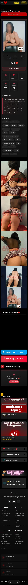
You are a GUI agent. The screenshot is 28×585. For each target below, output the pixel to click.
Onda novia (6, 129)
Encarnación (17, 536)
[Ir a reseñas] (17, 582)
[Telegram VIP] (14, 501)
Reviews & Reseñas (5, 536)
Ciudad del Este (18, 538)
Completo (6, 121)
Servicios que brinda (12, 454)
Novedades (4, 518)
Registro (18, 510)
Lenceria (14, 125)
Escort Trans (5, 515)
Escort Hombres (6, 513)
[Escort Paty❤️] (14, 178)
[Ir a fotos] (10, 582)
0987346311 (8, 558)
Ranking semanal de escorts (20, 526)
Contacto (18, 518)
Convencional (15, 121)
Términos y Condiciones (6, 534)
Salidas (18, 139)
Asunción (17, 534)
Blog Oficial (3, 538)
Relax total (13, 153)
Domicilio (13, 146)
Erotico (16, 150)
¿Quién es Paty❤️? (12, 449)
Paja (18, 143)
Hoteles (5, 146)
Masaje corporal (7, 150)
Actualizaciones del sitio (6, 546)
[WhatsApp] (18, 501)
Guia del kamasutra (6, 525)
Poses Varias (15, 129)
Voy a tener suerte (20, 515)
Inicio (3, 10)
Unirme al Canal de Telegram (15, 352)
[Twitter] (9, 501)
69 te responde (4, 541)
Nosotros (18, 520)
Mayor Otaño (18, 543)
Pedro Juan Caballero (19, 541)
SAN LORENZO (14, 68)
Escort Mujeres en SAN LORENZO (8, 11)
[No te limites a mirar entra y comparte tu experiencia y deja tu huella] (14, 473)
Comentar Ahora (14, 381)
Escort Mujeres (9, 10)
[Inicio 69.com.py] (5, 2)
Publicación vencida (14, 14)
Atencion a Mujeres (8, 139)
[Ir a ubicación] (14, 582)
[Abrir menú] (2, 2)
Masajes (21, 125)
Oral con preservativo (9, 143)
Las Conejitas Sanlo (14, 89)
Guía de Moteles (20, 513)
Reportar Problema (12, 460)
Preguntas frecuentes (5, 543)
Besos (5, 132)
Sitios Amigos (4, 548)
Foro (3, 522)
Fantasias (6, 125)
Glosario (18, 522)
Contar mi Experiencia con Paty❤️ (15, 359)
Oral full (5, 153)
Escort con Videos (6, 520)
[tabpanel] (14, 234)
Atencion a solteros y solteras (11, 136)
